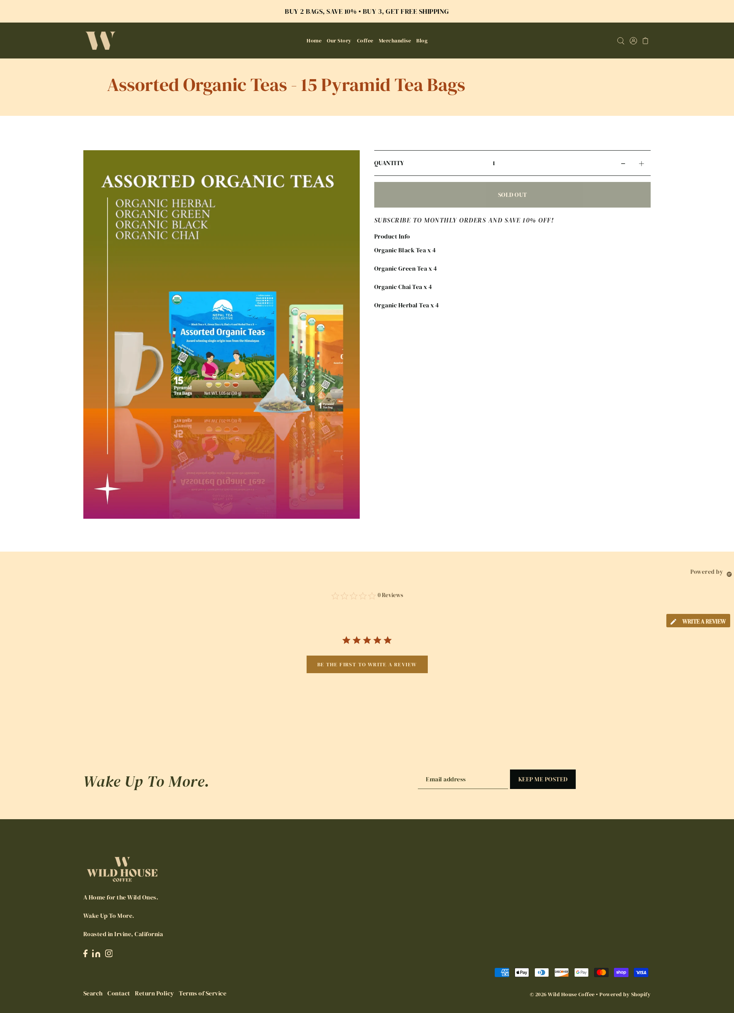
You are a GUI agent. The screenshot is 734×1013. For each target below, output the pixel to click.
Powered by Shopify (625, 994)
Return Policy (154, 993)
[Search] (620, 40)
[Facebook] (85, 952)
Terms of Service (202, 993)
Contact (118, 993)
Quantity (389, 163)
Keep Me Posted (543, 779)
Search (93, 993)
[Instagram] (109, 952)
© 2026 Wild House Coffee (562, 994)
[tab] (698, 620)
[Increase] (641, 163)
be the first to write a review (367, 664)
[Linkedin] (96, 952)
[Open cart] (645, 40)
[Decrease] (623, 163)
